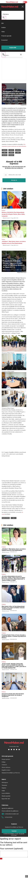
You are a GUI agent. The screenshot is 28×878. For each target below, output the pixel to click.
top (4, 152)
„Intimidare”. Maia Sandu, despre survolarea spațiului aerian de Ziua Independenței (14, 549)
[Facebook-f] (8, 749)
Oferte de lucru (6, 767)
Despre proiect (6, 759)
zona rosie (5, 155)
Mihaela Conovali (6, 218)
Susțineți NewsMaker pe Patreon (11, 772)
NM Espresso (5, 782)
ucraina (11, 152)
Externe (3, 210)
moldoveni (18, 150)
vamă (18, 152)
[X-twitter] (11, 749)
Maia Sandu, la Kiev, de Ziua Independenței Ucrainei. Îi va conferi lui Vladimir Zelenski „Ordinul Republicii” (13, 608)
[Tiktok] (16, 749)
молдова (11, 155)
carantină (5, 150)
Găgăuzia (4, 788)
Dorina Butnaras (6, 102)
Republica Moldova (5, 517)
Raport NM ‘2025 (6, 798)
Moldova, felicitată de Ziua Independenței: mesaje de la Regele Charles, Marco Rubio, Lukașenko (13, 214)
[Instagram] (14, 749)
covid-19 (11, 150)
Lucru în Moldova (6, 793)
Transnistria (4, 785)
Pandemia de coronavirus (8, 88)
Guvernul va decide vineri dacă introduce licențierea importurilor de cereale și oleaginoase (13, 695)
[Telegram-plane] (19, 749)
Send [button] (1, 858)
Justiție (3, 790)
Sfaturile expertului (6, 796)
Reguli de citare (6, 770)
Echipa (3, 762)
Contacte (4, 764)
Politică (3, 239)
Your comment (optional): (11, 849)
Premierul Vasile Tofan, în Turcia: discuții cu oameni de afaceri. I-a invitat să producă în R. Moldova (14, 636)
